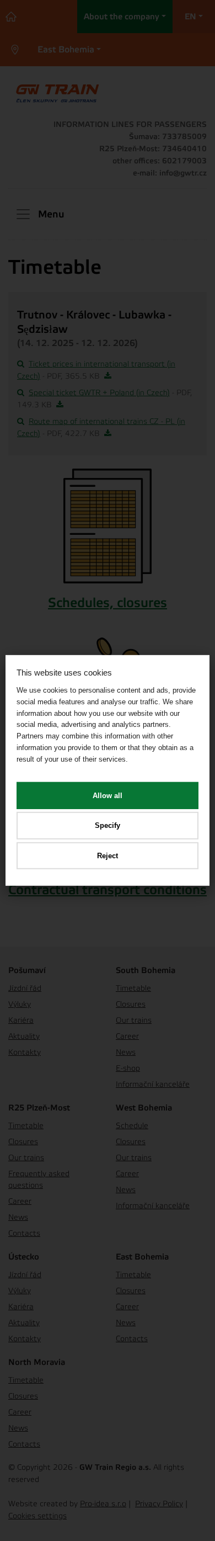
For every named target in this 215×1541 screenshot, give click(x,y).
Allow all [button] (107, 795)
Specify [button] (107, 825)
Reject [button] (107, 856)
